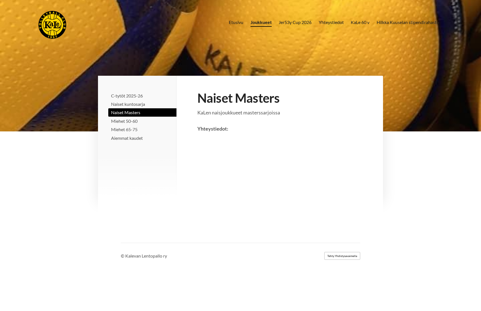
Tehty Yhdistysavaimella (342, 256)
